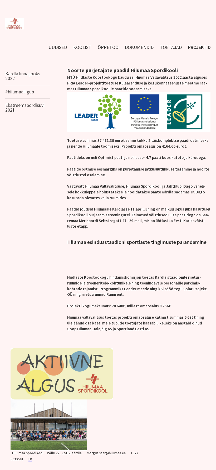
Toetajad (171, 47)
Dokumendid (139, 47)
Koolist (82, 47)
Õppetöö (108, 47)
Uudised (57, 47)
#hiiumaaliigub (19, 92)
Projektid (199, 47)
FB (30, 459)
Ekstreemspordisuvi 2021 (25, 107)
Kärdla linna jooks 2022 (22, 76)
